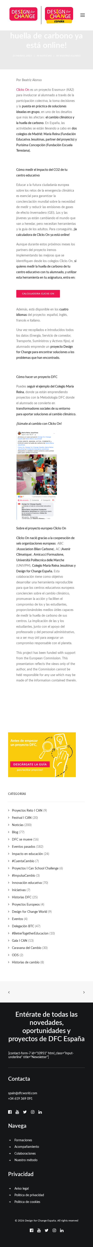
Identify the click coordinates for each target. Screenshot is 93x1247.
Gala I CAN (19, 940)
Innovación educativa (27, 883)
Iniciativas (19, 890)
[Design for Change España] (41, 15)
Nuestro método (25, 1160)
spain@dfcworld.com (22, 1093)
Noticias (45, 56)
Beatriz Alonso (70, 56)
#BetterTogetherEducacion (30, 933)
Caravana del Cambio (26, 948)
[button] (82, 15)
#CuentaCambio (23, 861)
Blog (15, 832)
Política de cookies (27, 1202)
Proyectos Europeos (26, 904)
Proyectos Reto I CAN (27, 810)
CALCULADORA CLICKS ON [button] (38, 294)
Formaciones (23, 1140)
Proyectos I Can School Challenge (35, 868)
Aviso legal (21, 1188)
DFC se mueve (22, 839)
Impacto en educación (27, 854)
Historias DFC (21, 897)
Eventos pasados (23, 846)
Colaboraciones (25, 1153)
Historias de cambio (26, 962)
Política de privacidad (29, 1195)
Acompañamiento (26, 1146)
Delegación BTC (23, 926)
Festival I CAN (22, 818)
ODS (15, 955)
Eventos (17, 919)
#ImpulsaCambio (23, 875)
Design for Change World (29, 912)
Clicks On (22, 90)
